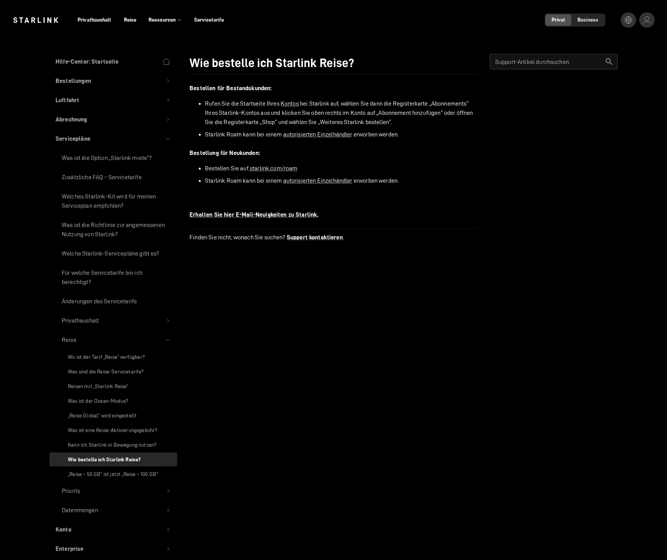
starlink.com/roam (273, 168)
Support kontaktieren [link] (315, 237)
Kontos (290, 103)
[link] (35, 20)
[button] (113, 81)
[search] (609, 61)
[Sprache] (628, 20)
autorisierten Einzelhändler (317, 134)
